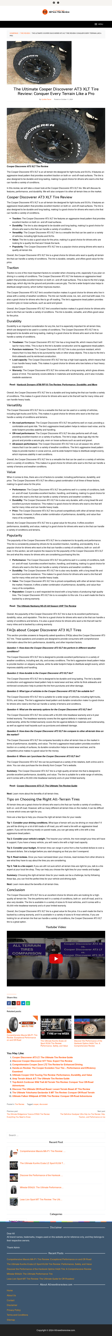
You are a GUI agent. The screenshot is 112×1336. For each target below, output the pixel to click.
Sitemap (11, 1319)
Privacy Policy (14, 1310)
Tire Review (19, 1104)
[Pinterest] (54, 3)
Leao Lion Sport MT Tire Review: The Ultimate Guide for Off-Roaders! (40, 1278)
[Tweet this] (14, 1003)
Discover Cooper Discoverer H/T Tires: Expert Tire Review (42, 1060)
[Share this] (9, 1003)
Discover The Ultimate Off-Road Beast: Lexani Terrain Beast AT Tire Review (51, 1089)
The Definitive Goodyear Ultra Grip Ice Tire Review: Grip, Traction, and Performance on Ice (82, 1114)
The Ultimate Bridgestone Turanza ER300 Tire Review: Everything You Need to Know (28, 1114)
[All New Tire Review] (56, 11)
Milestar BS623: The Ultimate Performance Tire (30, 1273)
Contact (10, 1300)
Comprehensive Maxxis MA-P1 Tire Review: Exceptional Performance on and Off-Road (22, 1037)
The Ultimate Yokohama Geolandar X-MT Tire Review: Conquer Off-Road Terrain (53, 1092)
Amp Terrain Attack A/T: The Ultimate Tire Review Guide (41, 1078)
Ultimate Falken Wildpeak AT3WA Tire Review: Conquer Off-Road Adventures (52, 1096)
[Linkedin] (58, 3)
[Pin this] (18, 1003)
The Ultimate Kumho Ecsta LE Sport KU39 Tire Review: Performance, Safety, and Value (54, 1043)
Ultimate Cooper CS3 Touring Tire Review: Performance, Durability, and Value (52, 1074)
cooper (35, 1104)
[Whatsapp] (28, 1003)
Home (10, 1290)
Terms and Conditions (17, 1314)
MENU (100, 24)
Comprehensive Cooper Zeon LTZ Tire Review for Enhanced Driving (47, 1064)
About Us (11, 1295)
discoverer (43, 1104)
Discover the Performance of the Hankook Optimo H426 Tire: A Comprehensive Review (88, 1043)
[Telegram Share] (23, 1003)
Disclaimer (12, 1305)
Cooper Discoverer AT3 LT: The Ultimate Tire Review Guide (42, 1057)
